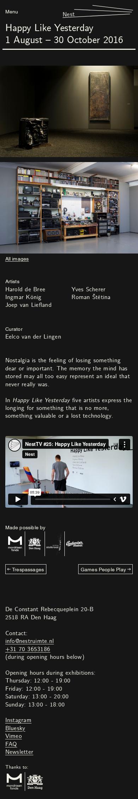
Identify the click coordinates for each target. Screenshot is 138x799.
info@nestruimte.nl (29, 641)
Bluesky (15, 728)
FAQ (11, 744)
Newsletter (19, 752)
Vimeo (13, 736)
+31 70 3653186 (28, 649)
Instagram (18, 720)
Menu (11, 11)
